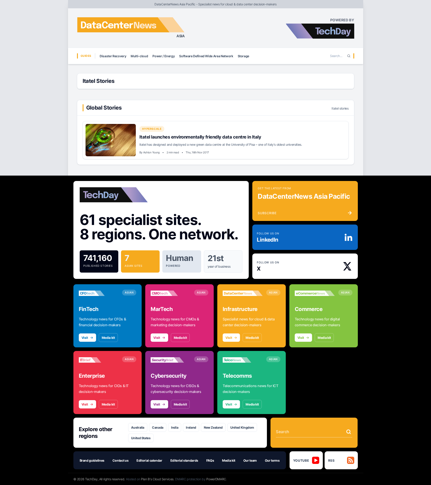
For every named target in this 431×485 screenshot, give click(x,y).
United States (140, 438)
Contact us (120, 460)
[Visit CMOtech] (171, 293)
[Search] (349, 56)
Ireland (191, 427)
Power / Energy (163, 56)
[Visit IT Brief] (99, 360)
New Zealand (213, 427)
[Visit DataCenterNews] (243, 293)
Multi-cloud (139, 56)
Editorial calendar (149, 460)
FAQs (210, 460)
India (174, 427)
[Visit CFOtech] (99, 293)
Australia (137, 427)
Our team (250, 460)
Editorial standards (184, 460)
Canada (157, 427)
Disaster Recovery (113, 56)
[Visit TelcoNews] (243, 360)
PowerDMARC (216, 479)
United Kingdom (242, 427)
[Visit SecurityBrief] (171, 360)
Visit (84, 338)
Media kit (108, 338)
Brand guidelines (92, 460)
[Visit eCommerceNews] (315, 293)
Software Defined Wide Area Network (206, 56)
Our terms (272, 460)
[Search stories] (348, 431)
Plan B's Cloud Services (157, 479)
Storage (243, 56)
